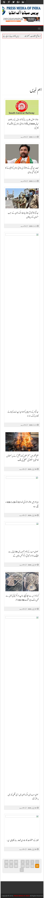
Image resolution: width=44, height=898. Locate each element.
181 (11, 866)
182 (6, 866)
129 (11, 862)
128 (16, 862)
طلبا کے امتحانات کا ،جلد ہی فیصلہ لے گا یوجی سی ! (23, 840)
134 (22, 866)
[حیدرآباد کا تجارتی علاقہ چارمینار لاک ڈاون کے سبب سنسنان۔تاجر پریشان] (22, 198)
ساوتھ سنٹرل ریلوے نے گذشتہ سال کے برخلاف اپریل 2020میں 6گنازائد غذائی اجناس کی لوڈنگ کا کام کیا (23, 124)
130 (6, 862)
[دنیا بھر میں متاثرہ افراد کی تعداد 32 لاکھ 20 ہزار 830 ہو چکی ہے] (22, 486)
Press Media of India (22, 896)
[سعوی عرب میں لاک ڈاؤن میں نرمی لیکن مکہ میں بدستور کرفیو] (22, 703)
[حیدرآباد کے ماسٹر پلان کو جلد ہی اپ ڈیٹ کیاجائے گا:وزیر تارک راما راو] (22, 320)
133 (27, 866)
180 (16, 866)
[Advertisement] (22, 61)
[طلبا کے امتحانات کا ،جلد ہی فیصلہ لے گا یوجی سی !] (22, 825)
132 (32, 866)
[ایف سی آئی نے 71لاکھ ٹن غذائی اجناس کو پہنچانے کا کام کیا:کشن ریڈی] (22, 153)
